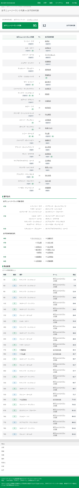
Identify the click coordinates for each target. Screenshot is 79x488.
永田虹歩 (48, 48)
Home (3, 6)
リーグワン (59, 3)
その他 (74, 3)
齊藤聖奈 (48, 75)
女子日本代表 (49, 37)
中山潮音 (48, 114)
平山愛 (47, 133)
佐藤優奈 (48, 61)
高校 (39, 3)
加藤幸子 (48, 140)
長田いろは (48, 167)
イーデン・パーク (32, 19)
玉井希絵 (48, 160)
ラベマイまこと (50, 55)
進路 (51, 3)
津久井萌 (48, 175)
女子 (2, 470)
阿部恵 (47, 94)
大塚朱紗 (48, 101)
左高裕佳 (48, 154)
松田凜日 (48, 108)
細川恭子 (48, 82)
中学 (2, 466)
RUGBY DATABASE (8, 3)
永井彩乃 (48, 88)
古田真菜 (48, 120)
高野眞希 (48, 70)
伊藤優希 (48, 188)
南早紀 (47, 41)
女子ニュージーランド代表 (25, 37)
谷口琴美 (48, 147)
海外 (2, 459)
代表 (2, 455)
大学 (45, 3)
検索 (67, 3)
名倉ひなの (48, 128)
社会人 (3, 462)
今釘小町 (48, 181)
